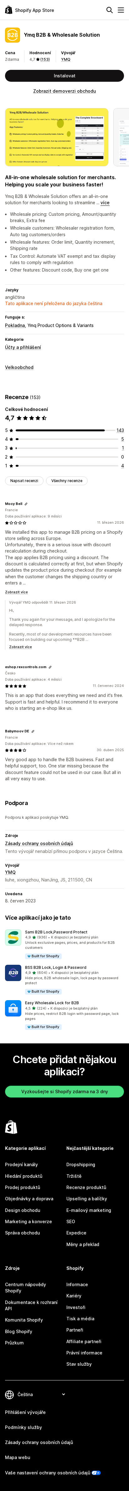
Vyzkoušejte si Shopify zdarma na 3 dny (64, 1091)
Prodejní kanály (21, 1164)
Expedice (76, 1232)
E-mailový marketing (88, 1210)
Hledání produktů (23, 1176)
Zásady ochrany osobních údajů (39, 843)
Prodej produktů (22, 1187)
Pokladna (15, 325)
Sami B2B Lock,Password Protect (56, 932)
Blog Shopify (18, 1331)
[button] (64, 944)
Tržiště (73, 1176)
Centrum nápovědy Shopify (25, 1287)
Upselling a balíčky (86, 1198)
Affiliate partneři (83, 1341)
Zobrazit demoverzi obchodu (64, 91)
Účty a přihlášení (23, 347)
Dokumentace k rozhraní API (31, 1305)
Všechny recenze (66, 480)
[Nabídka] (121, 10)
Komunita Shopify (24, 1319)
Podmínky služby (23, 1427)
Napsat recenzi (24, 480)
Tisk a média (80, 1318)
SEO (70, 1221)
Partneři (74, 1330)
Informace (77, 1284)
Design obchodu (22, 1210)
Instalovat (64, 75)
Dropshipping (80, 1164)
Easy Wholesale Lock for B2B (52, 1002)
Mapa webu (17, 1457)
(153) (45, 59)
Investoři (75, 1307)
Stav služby (79, 1364)
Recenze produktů (86, 1187)
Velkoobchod (19, 367)
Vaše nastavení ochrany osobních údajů (47, 1472)
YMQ (65, 59)
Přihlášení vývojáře (25, 1412)
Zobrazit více (16, 592)
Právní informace (84, 1352)
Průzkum (14, 1342)
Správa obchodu (22, 1232)
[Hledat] (109, 10)
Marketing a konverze (28, 1221)
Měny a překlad (82, 1244)
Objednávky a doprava (29, 1198)
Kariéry (73, 1295)
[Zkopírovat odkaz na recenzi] (25, 504)
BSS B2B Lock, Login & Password (55, 967)
